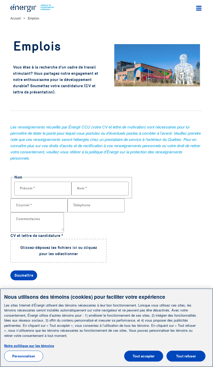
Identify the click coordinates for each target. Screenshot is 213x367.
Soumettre (23, 275)
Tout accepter (144, 356)
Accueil (15, 18)
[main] (106, 327)
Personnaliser (23, 356)
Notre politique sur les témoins (29, 345)
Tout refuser (186, 356)
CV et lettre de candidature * (36, 235)
